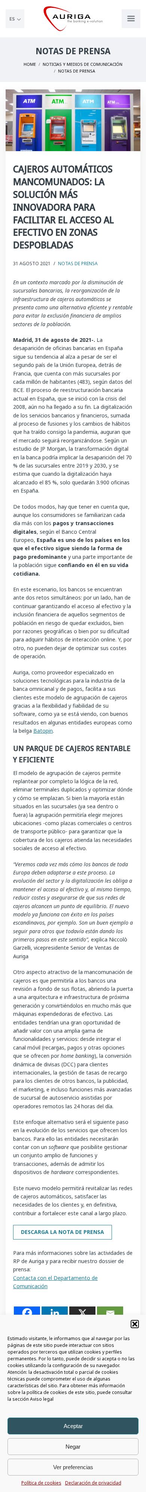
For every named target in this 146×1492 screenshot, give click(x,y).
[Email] (110, 1313)
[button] (135, 1324)
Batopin (43, 730)
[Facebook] (27, 1313)
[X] (82, 1313)
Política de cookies (41, 1483)
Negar (73, 1446)
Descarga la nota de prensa (62, 1231)
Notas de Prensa (78, 263)
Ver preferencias (73, 1467)
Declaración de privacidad (93, 1483)
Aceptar (73, 1426)
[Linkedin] (55, 1313)
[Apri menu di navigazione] (131, 19)
